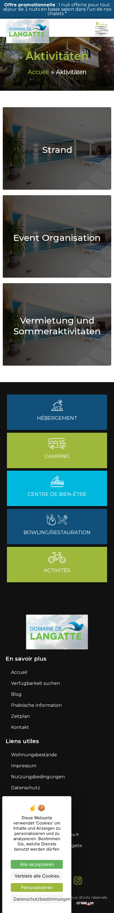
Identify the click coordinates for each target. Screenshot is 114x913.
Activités (57, 570)
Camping (57, 456)
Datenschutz (25, 787)
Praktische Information (36, 705)
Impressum (23, 765)
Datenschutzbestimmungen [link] (38, 899)
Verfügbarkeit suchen (35, 683)
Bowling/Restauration (57, 532)
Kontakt (20, 727)
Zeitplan (20, 716)
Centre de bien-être (57, 494)
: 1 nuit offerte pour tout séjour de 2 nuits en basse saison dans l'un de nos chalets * (57, 9)
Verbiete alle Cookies (37, 876)
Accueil (38, 72)
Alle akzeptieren (37, 864)
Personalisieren (37, 887)
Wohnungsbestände (34, 754)
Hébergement (57, 418)
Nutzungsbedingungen (38, 776)
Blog (16, 694)
